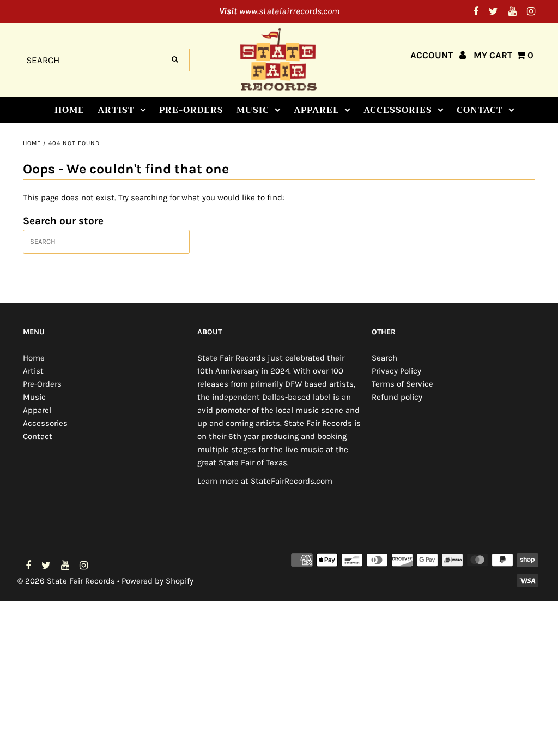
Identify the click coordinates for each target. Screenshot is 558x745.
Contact (480, 110)
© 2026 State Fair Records (66, 581)
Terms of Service (402, 384)
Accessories (397, 110)
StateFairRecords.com (291, 481)
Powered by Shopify (157, 581)
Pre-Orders (191, 110)
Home (69, 110)
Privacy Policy (396, 371)
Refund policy (397, 397)
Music (252, 110)
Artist (116, 110)
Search (384, 358)
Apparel (316, 110)
